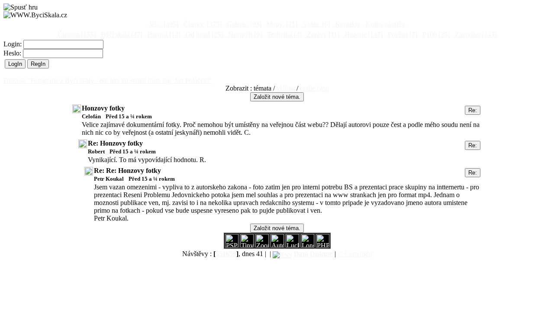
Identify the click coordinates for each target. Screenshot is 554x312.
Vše (163, 24)
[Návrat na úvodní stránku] (35, 15)
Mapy (281, 24)
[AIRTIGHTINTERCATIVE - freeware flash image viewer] (277, 245)
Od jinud (203, 34)
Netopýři (244, 34)
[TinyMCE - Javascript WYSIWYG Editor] (247, 245)
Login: (13, 44)
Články (202, 24)
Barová (163, 34)
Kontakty (347, 24)
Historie (363, 34)
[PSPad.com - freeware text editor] (231, 245)
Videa (315, 24)
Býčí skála (120, 34)
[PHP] (307, 245)
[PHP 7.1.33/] (322, 245)
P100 (435, 34)
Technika (283, 34)
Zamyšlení (474, 34)
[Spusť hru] (20, 7)
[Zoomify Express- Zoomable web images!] (262, 245)
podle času (314, 88)
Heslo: (13, 53)
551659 (226, 253)
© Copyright (355, 253)
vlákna (286, 88)
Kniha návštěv (385, 24)
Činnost (76, 34)
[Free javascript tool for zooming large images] (292, 245)
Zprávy (322, 34)
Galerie (243, 24)
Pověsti (401, 34)
